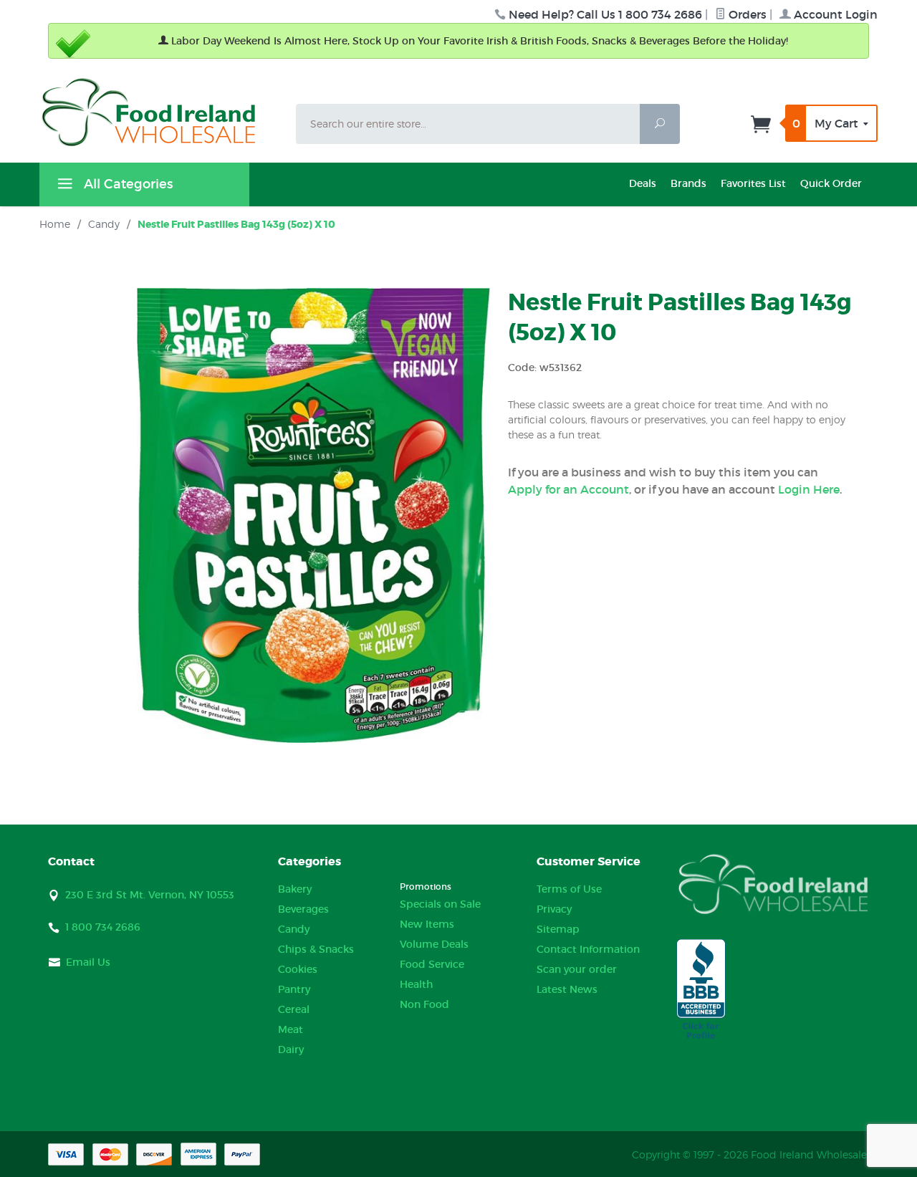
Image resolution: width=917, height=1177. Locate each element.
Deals (642, 183)
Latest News (567, 989)
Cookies (297, 969)
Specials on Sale (440, 904)
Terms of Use (569, 889)
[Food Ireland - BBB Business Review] (701, 990)
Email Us (88, 962)
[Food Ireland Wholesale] (159, 112)
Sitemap (558, 929)
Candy (293, 929)
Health (416, 984)
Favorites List (753, 183)
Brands (688, 183)
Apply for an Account (568, 489)
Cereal (293, 1009)
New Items (427, 924)
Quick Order (831, 183)
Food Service (432, 964)
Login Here (809, 489)
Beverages (303, 909)
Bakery (295, 889)
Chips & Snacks (316, 949)
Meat (290, 1029)
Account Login (834, 14)
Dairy (291, 1049)
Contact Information (588, 949)
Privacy (554, 909)
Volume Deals (434, 944)
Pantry (294, 989)
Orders (746, 14)
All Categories (126, 184)
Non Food (424, 1004)
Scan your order (577, 969)
